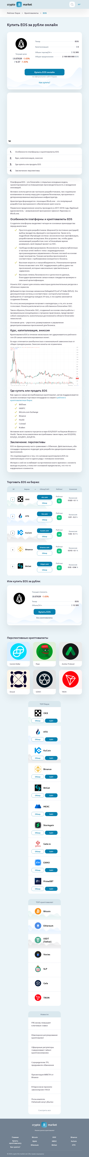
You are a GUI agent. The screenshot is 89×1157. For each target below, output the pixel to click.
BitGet (28, 566)
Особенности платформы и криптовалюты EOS (37, 152)
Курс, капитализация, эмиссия (29, 158)
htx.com (45, 514)
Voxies (46, 954)
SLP (45, 968)
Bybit (35, 1141)
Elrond (12, 692)
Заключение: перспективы (27, 170)
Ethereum (48, 925)
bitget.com (44, 564)
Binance (29, 549)
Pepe (38, 664)
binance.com (44, 547)
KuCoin (28, 532)
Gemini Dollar (15, 664)
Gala (45, 983)
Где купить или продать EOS (28, 164)
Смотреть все (44, 1110)
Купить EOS (45, 611)
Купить (18, 654)
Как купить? (44, 82)
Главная (15, 1137)
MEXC (54, 1141)
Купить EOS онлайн (44, 72)
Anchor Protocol (68, 664)
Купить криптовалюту (15, 1142)
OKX (27, 499)
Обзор (44, 503)
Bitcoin (47, 911)
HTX (27, 516)
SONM (38, 692)
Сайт (51, 720)
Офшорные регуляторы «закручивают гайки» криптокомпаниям (42, 1050)
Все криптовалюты (44, 617)
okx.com (44, 497)
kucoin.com (44, 531)
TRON (64, 692)
